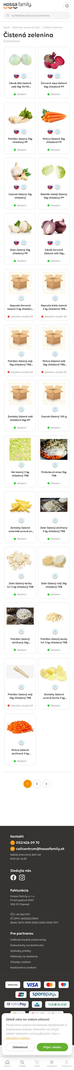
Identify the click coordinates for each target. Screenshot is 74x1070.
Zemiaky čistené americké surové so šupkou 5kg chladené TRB (20, 529)
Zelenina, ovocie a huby (26, 27)
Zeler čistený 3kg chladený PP (20, 251)
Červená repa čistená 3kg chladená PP (54, 85)
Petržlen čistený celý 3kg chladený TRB (20, 696)
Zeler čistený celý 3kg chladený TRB (54, 585)
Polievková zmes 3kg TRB (53, 474)
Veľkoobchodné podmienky (28, 939)
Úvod (6, 27)
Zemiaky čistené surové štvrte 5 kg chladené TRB (54, 696)
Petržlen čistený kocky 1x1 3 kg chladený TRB (53, 640)
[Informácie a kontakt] (67, 5)
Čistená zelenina (52, 27)
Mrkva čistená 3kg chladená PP (54, 140)
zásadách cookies (18, 1038)
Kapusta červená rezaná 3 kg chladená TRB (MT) (20, 307)
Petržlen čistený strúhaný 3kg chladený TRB (20, 640)
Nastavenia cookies (23, 967)
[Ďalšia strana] (46, 784)
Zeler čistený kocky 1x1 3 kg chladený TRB (20, 585)
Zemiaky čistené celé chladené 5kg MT (20, 418)
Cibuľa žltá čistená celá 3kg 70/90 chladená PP (20, 85)
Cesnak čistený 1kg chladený (20, 196)
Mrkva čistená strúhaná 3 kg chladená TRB (20, 751)
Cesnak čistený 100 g (54, 416)
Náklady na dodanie (24, 956)
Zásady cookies (20, 962)
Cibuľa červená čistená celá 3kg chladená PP (54, 251)
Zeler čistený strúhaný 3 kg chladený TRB (53, 529)
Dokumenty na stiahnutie (27, 945)
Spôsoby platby (20, 951)
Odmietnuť (20, 1047)
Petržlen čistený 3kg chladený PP (20, 140)
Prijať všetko (52, 1047)
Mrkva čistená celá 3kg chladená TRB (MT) (54, 362)
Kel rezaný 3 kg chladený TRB (20, 474)
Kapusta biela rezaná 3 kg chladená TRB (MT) (54, 307)
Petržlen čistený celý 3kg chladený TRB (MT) (20, 362)
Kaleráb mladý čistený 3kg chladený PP (53, 196)
